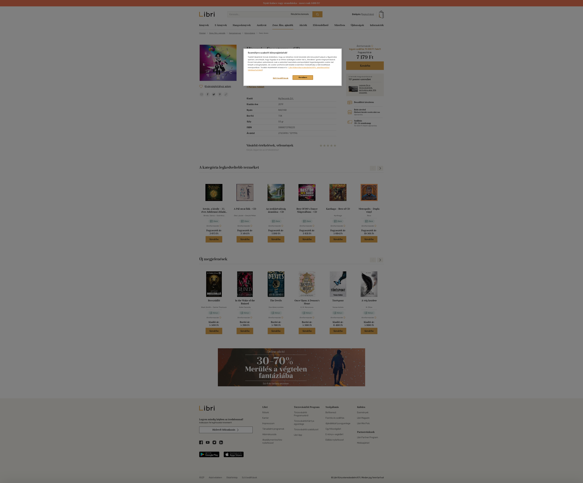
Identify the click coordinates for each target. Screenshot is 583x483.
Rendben (303, 77)
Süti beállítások (280, 78)
